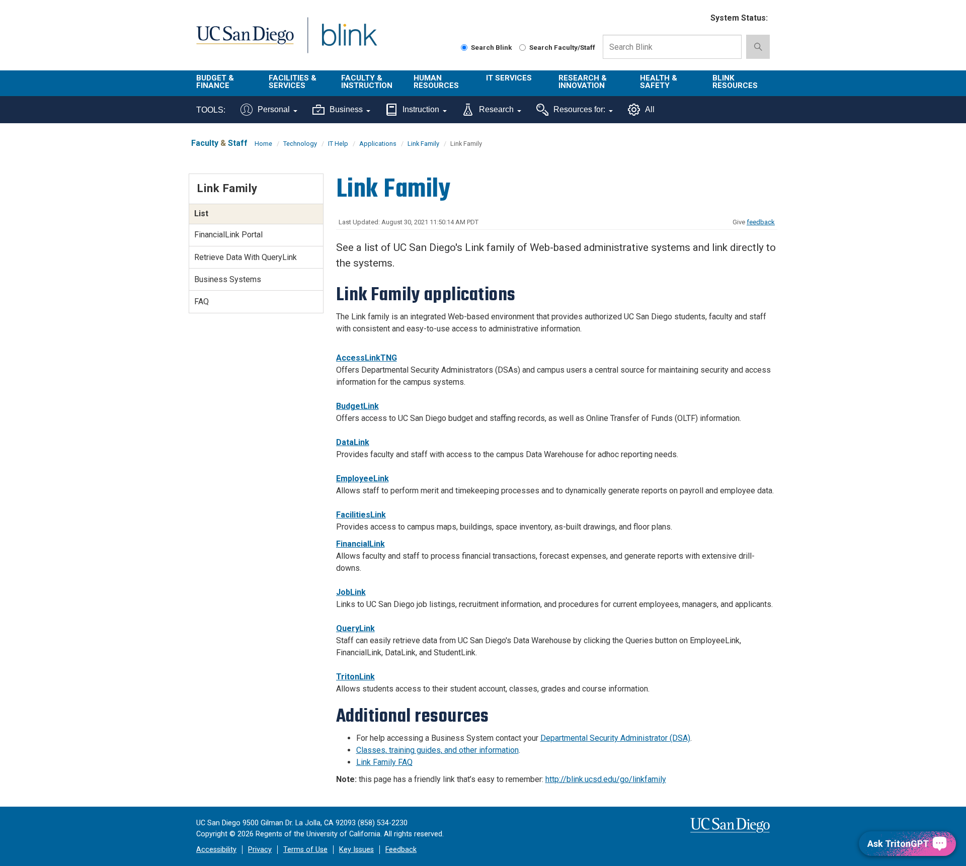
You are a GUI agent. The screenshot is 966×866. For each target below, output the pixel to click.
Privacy (260, 849)
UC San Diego (244, 41)
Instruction (421, 109)
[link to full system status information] (696, 18)
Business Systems (227, 279)
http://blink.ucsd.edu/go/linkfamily (605, 779)
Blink (349, 41)
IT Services (509, 77)
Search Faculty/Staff (562, 47)
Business (346, 109)
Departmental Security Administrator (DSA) (615, 738)
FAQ (201, 301)
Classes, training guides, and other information (437, 750)
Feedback (401, 849)
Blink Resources (735, 81)
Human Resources (436, 81)
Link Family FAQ (384, 762)
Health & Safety (658, 81)
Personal (274, 109)
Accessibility (216, 849)
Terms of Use (305, 849)
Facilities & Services (292, 81)
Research (496, 109)
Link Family (423, 143)
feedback (761, 222)
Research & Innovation (582, 81)
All (650, 109)
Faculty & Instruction (366, 81)
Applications (377, 143)
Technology (300, 143)
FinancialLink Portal (228, 234)
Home (263, 143)
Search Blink (491, 47)
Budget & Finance (215, 81)
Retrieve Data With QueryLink (245, 257)
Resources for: (579, 109)
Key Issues (356, 849)
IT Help (338, 143)
